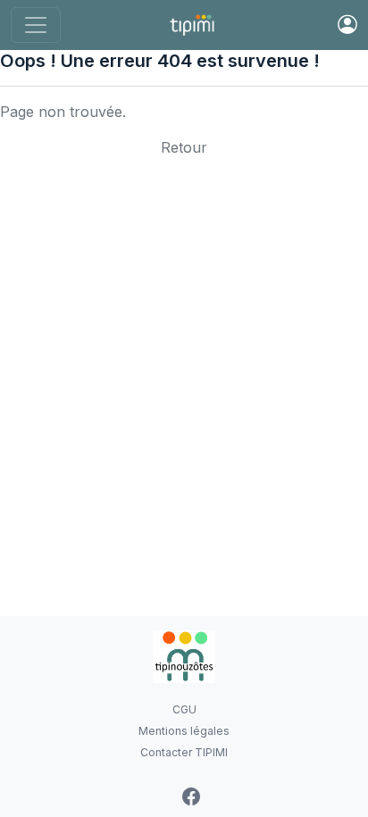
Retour (184, 147)
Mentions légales (184, 731)
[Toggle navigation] (36, 25)
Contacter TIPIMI (184, 752)
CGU (184, 709)
